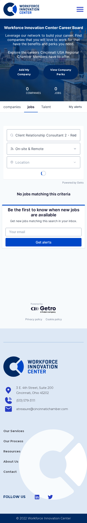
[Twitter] (50, 497)
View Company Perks (60, 72)
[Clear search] (74, 135)
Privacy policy (33, 319)
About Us (10, 461)
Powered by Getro (73, 182)
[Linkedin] (37, 497)
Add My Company (24, 72)
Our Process (13, 441)
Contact (10, 472)
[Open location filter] (74, 162)
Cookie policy (54, 319)
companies (12, 107)
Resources (11, 451)
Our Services (13, 431)
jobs (30, 107)
